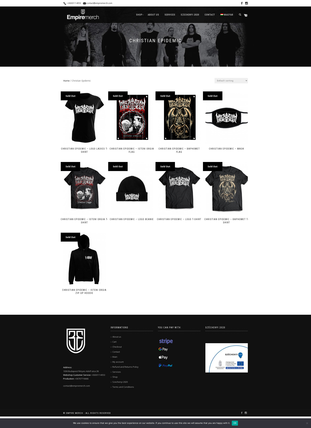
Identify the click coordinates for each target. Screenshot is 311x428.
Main (114, 356)
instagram (246, 4)
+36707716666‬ (81, 378)
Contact (210, 14)
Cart (114, 341)
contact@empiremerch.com (99, 3)
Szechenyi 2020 (190, 14)
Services (170, 14)
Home (66, 80)
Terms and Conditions (123, 386)
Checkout (117, 346)
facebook (242, 4)
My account (118, 361)
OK (234, 423)
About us (153, 14)
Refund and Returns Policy (125, 366)
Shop (139, 14)
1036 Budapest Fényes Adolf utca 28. (81, 371)
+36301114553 (74, 3)
